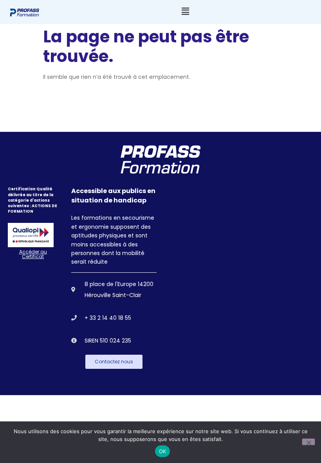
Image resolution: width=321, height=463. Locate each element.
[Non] (308, 441)
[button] (185, 11)
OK (162, 451)
